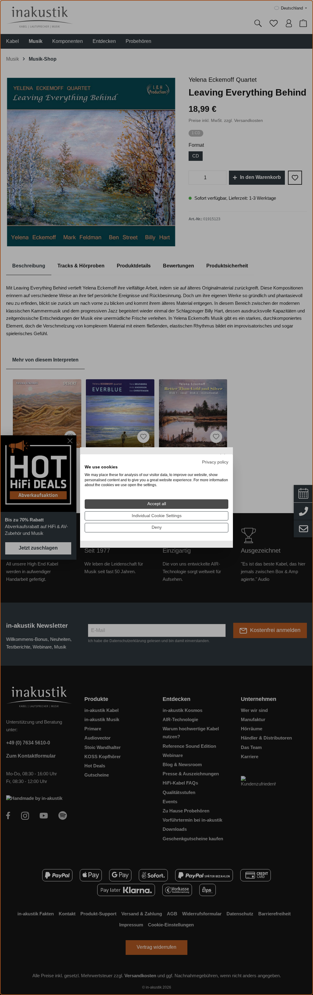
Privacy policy (215, 462)
